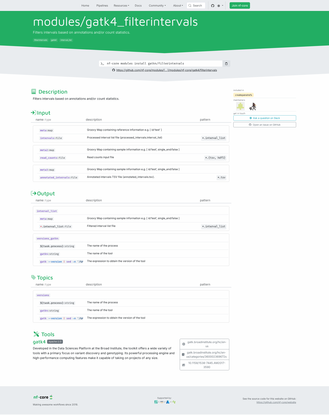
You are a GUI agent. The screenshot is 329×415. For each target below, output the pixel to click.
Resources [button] (120, 5)
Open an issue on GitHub (266, 124)
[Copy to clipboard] (226, 63)
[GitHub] (212, 5)
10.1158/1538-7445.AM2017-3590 (206, 365)
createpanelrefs (243, 95)
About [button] (177, 5)
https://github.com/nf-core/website (276, 402)
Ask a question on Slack (266, 118)
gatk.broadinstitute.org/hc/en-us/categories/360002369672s (206, 354)
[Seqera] (156, 401)
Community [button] (156, 5)
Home (85, 5)
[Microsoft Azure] (167, 401)
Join (240, 5)
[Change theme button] (220, 5)
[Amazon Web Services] (161, 401)
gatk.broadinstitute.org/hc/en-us (206, 344)
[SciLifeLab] (173, 401)
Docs (138, 5)
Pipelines (102, 5)
